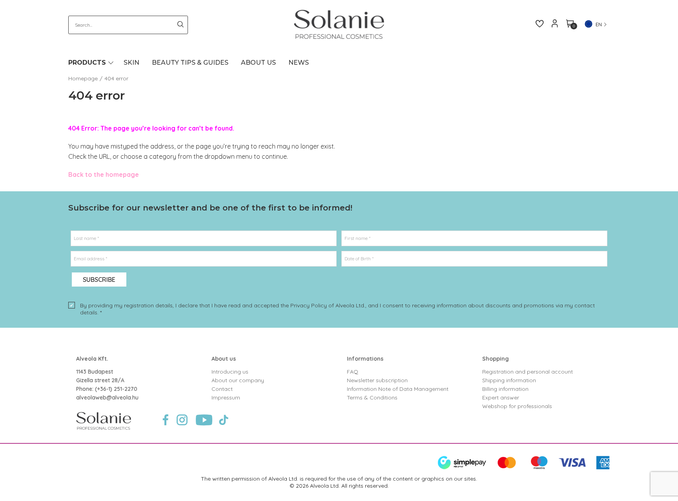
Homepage (83, 78)
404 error (116, 78)
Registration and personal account (527, 371)
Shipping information (509, 380)
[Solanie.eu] (339, 24)
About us (223, 358)
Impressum (225, 397)
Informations (365, 358)
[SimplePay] (523, 467)
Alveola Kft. (92, 358)
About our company (237, 380)
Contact (222, 388)
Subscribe (99, 279)
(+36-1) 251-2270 (116, 388)
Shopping (495, 358)
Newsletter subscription (377, 380)
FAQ (352, 371)
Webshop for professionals (517, 406)
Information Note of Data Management (397, 388)
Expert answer (500, 397)
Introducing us (229, 371)
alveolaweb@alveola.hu (107, 397)
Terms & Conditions (372, 397)
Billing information (505, 388)
